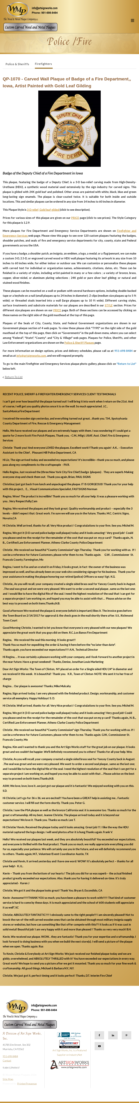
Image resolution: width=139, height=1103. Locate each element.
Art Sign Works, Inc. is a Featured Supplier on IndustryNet (70, 1052)
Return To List (14, 377)
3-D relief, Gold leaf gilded (43, 209)
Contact (7, 1060)
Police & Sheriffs (17, 64)
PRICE (75, 217)
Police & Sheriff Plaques (79, 342)
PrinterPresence (27, 1083)
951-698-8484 (10, 1056)
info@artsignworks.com (31, 355)
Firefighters (43, 63)
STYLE (109, 305)
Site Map (8, 1079)
